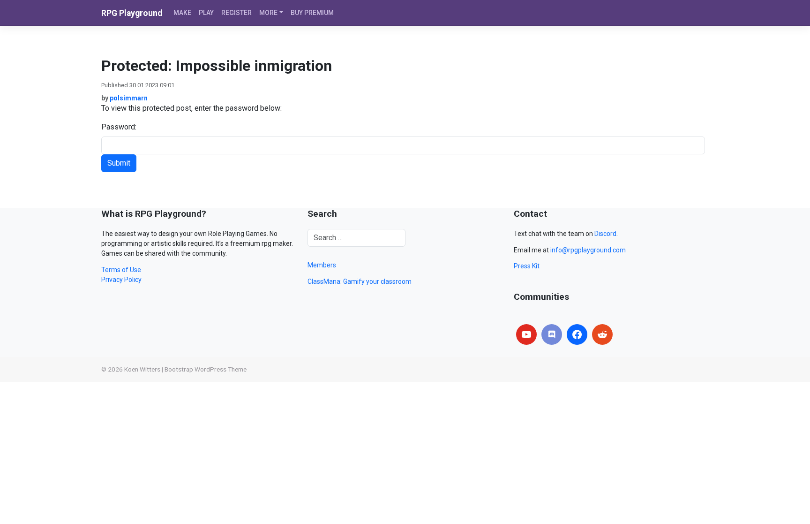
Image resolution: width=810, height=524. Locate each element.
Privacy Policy (121, 279)
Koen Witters (142, 369)
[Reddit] (602, 334)
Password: (118, 126)
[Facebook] (577, 334)
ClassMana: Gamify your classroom (360, 281)
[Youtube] (526, 334)
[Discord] (551, 334)
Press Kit (527, 266)
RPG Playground (131, 13)
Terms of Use (121, 269)
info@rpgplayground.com (588, 250)
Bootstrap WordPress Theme (206, 369)
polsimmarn (129, 98)
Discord (605, 233)
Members (322, 265)
